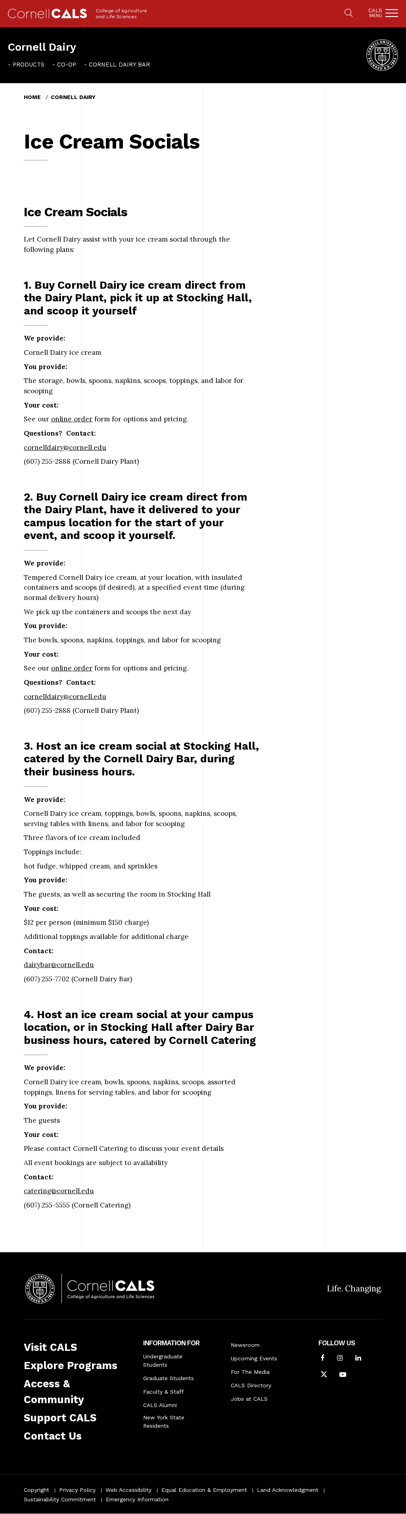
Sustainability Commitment (60, 1499)
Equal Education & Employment (204, 1490)
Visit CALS (50, 1347)
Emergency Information (137, 1499)
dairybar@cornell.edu (59, 964)
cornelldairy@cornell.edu (65, 447)
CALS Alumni (160, 1405)
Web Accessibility (128, 1490)
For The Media (250, 1372)
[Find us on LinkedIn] (358, 1359)
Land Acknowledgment (287, 1490)
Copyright (36, 1490)
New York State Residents (163, 1421)
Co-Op (66, 64)
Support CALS (60, 1418)
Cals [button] (375, 13)
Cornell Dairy (42, 47)
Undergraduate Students (162, 1360)
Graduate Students (168, 1378)
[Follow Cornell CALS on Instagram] (340, 1359)
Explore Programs (70, 1365)
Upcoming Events (254, 1358)
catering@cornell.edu (59, 1190)
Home (32, 97)
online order (71, 419)
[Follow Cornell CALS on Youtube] (342, 1375)
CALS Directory (251, 1385)
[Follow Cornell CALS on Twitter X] (324, 1375)
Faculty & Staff (163, 1391)
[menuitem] (26, 64)
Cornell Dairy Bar (119, 64)
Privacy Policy (77, 1490)
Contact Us (53, 1436)
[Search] (348, 13)
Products (28, 64)
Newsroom (245, 1345)
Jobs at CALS (249, 1399)
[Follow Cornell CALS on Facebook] (323, 1359)
